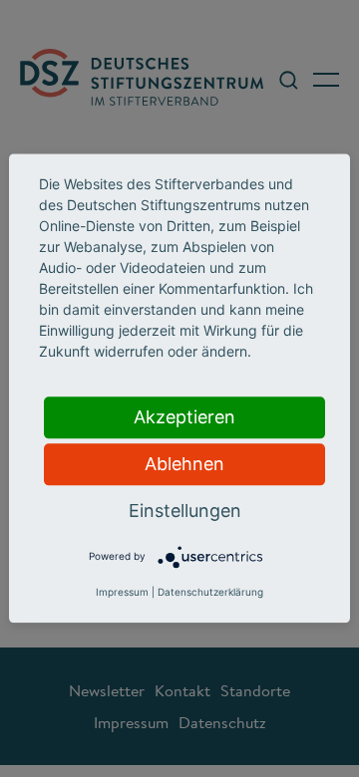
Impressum (122, 593)
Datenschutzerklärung (210, 593)
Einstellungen (185, 510)
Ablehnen (184, 463)
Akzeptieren (184, 416)
